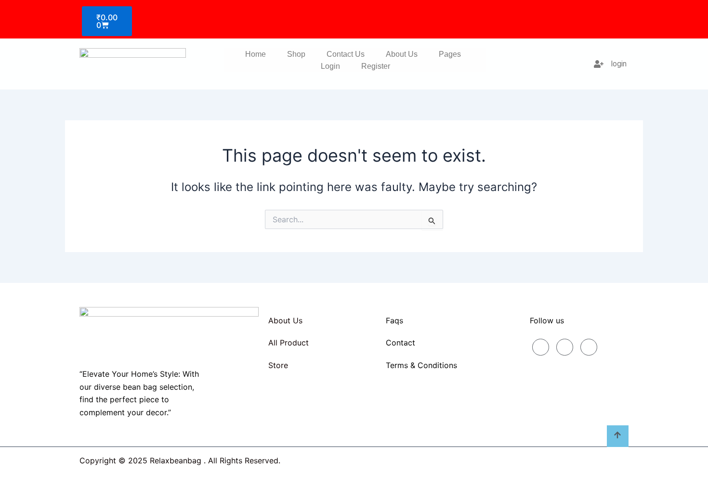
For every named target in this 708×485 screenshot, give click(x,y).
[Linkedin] (564, 347)
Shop (296, 54)
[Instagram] (588, 347)
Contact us (346, 54)
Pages (450, 54)
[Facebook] (540, 347)
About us (402, 54)
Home (255, 54)
